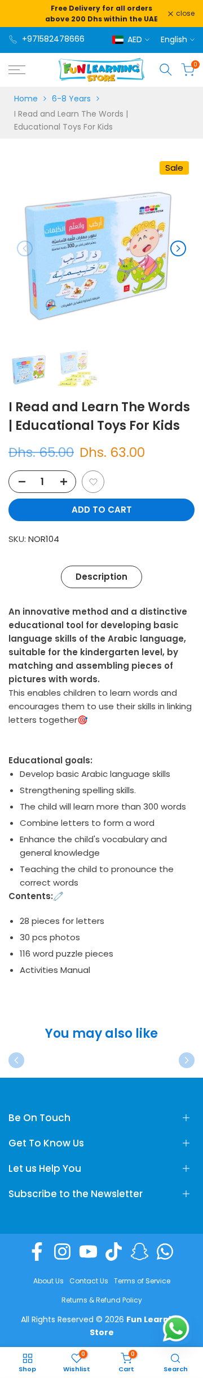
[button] (93, 481)
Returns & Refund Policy (101, 1300)
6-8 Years (71, 98)
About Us (48, 1281)
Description (101, 577)
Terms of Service (142, 1281)
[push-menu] (16, 70)
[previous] (25, 248)
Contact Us (88, 1281)
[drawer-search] (166, 69)
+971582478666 (53, 39)
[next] (178, 248)
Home (26, 98)
